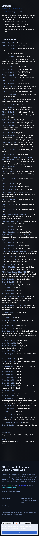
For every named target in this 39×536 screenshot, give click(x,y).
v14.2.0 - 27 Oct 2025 (9, 59)
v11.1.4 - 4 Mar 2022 (9, 184)
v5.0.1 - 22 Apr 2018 (8, 359)
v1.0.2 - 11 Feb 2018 (8, 396)
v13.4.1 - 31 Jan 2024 (9, 107)
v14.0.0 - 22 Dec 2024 (9, 86)
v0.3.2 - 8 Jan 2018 (8, 411)
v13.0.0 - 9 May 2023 (9, 143)
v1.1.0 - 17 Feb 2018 (8, 391)
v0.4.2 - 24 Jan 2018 (8, 406)
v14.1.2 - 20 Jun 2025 (9, 72)
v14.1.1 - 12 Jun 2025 (9, 75)
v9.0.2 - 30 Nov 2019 (8, 290)
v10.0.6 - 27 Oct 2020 (9, 248)
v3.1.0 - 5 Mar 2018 (8, 383)
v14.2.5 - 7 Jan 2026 (8, 43)
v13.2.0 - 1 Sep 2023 (8, 125)
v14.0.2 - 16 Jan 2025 (9, 81)
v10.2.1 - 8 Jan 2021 (8, 229)
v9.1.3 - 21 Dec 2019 (8, 279)
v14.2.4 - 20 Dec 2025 (9, 46)
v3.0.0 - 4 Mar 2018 (8, 386)
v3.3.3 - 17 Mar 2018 (9, 371)
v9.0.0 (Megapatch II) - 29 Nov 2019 (13, 296)
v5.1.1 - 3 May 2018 (8, 351)
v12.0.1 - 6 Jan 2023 (8, 155)
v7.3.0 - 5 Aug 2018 (8, 320)
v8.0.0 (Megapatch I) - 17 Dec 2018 (13, 305)
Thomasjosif (11, 491)
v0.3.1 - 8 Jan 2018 (8, 414)
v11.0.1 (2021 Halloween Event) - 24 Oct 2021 (17, 214)
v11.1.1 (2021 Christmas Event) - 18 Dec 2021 (17, 192)
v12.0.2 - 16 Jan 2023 (9, 150)
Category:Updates (16, 12)
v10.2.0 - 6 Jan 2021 (8, 232)
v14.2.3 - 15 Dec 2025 (9, 49)
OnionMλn (12, 487)
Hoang (9, 485)
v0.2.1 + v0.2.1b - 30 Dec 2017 (12, 422)
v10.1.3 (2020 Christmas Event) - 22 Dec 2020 (17, 235)
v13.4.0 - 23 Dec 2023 (9, 112)
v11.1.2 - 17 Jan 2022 (9, 189)
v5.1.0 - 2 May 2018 (8, 354)
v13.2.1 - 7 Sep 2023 (8, 123)
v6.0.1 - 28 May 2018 (9, 343)
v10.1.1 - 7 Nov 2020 (8, 243)
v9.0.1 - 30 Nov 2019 (8, 293)
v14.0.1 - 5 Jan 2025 (8, 83)
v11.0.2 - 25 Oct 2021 (9, 209)
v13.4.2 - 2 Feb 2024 (8, 104)
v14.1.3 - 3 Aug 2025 (9, 69)
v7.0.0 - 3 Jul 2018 (8, 331)
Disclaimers (5, 506)
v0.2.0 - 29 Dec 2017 (8, 425)
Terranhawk (22, 485)
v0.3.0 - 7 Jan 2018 (8, 417)
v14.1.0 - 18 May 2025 (9, 78)
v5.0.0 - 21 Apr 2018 (8, 362)
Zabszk (18, 491)
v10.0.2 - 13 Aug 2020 (9, 264)
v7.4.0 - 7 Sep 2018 (8, 312)
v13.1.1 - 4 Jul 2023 (8, 133)
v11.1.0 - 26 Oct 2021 (9, 199)
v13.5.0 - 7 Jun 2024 (8, 99)
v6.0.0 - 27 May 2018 (9, 346)
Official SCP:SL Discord (8, 479)
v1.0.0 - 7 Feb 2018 (8, 399)
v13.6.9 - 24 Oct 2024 (9, 91)
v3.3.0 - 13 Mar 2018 (9, 380)
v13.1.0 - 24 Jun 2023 (9, 135)
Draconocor (5, 487)
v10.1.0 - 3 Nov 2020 (8, 246)
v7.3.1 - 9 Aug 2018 (8, 317)
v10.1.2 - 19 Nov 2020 (9, 240)
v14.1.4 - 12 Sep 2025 (9, 66)
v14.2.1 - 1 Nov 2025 (8, 56)
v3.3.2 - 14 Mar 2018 (9, 374)
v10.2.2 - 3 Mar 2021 (9, 226)
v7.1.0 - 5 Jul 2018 (8, 328)
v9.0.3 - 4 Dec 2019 (8, 288)
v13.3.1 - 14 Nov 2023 (9, 115)
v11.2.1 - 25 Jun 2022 (9, 167)
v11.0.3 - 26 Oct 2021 (9, 204)
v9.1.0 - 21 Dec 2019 (8, 285)
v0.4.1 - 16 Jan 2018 (8, 409)
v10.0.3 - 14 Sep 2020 (9, 259)
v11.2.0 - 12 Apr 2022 (9, 172)
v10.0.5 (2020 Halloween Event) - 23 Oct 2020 (17, 251)
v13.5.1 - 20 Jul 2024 (9, 94)
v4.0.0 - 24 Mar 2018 (9, 366)
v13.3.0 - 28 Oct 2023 (9, 120)
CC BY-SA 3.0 (20, 441)
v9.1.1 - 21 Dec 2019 (8, 282)
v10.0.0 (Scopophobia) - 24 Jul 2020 (14, 272)
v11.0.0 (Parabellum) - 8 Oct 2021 (13, 221)
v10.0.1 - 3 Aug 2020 (9, 267)
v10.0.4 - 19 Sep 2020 (9, 256)
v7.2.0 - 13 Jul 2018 (8, 325)
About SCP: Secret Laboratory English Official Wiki (29, 500)
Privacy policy (6, 498)
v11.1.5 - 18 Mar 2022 (9, 179)
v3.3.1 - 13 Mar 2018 (9, 377)
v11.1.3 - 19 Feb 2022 (9, 186)
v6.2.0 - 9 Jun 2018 (8, 340)
